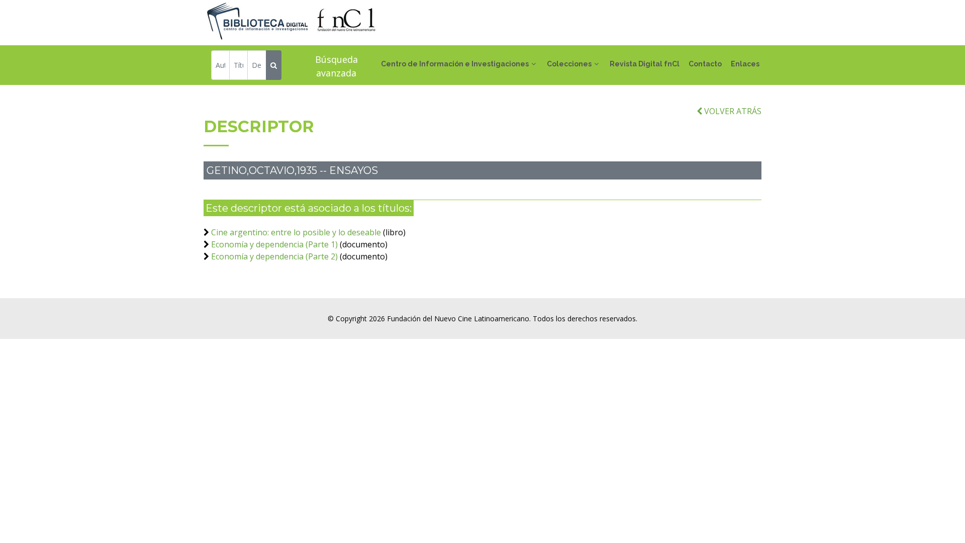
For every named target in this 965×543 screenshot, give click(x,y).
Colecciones (569, 64)
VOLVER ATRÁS (731, 111)
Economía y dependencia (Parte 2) (274, 256)
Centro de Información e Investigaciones (455, 64)
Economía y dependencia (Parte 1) (274, 244)
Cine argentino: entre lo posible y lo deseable (296, 232)
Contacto (705, 64)
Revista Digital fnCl (645, 64)
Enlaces (745, 64)
